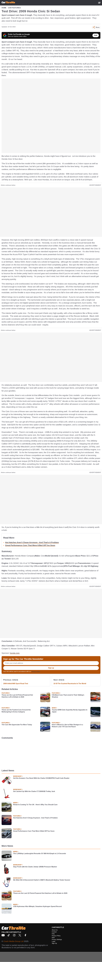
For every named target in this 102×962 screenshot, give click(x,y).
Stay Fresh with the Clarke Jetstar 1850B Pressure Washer (35, 867)
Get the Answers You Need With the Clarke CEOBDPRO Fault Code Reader (41, 778)
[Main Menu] (99, 3)
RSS (53, 937)
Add (95, 35)
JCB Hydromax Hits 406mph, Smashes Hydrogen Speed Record (37, 906)
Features (5, 693)
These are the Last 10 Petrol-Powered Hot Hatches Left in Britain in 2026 (17, 696)
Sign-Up (54, 943)
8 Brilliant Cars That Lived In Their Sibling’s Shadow (68, 696)
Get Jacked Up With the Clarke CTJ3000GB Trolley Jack (34, 791)
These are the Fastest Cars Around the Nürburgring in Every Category (16, 711)
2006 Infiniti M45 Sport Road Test (15, 683)
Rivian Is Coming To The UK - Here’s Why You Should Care (35, 804)
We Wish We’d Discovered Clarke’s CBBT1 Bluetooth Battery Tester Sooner (41, 880)
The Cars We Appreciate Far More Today (17, 724)
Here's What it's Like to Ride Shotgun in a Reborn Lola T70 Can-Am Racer (67, 725)
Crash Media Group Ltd (13, 941)
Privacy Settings (57, 939)
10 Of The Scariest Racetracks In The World (69, 683)
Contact (54, 932)
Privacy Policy (36, 671)
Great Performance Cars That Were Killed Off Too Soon (30, 545)
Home (4, 8)
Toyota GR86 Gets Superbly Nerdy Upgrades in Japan (69, 711)
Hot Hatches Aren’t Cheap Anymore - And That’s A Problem (32, 542)
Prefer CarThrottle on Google (19, 34)
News (54, 708)
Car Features (14, 8)
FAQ (53, 933)
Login (53, 941)
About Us (55, 930)
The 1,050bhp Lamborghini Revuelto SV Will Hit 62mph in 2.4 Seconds (39, 853)
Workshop (17, 776)
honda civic (15, 653)
